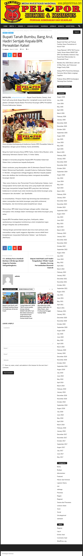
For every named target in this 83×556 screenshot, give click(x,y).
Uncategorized (61, 515)
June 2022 (60, 259)
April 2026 (60, 110)
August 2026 (61, 97)
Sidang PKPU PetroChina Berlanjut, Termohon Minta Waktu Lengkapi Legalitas (68, 73)
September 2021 (62, 288)
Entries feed (61, 534)
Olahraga (44, 26)
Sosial (59, 512)
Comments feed (62, 538)
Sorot (11, 33)
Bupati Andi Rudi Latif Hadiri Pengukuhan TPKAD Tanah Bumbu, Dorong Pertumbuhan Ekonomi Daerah (41, 263)
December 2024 (62, 162)
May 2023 (60, 223)
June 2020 (60, 337)
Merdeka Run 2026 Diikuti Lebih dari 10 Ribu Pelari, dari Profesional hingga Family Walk (44, 309)
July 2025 (60, 139)
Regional (59, 499)
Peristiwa (60, 493)
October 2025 (61, 129)
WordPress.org (61, 541)
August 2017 (61, 447)
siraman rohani (61, 505)
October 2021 (61, 285)
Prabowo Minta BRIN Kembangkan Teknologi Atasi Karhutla (68, 80)
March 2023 (60, 230)
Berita (12, 26)
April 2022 (60, 266)
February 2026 (61, 116)
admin (6, 49)
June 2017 (60, 454)
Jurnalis (53, 26)
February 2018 (61, 428)
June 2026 (60, 103)
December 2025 (62, 123)
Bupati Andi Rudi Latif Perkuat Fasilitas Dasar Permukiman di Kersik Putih (10, 308)
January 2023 (61, 236)
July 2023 (60, 217)
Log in (59, 531)
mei (58, 486)
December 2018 (62, 395)
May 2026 (60, 107)
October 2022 (61, 246)
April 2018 (60, 421)
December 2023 (62, 201)
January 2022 (61, 275)
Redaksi (20, 26)
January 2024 (61, 197)
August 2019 (61, 369)
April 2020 (60, 343)
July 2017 (60, 450)
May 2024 (60, 184)
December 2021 (62, 279)
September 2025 (62, 133)
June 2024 (60, 181)
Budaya (59, 470)
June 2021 (60, 298)
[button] (79, 26)
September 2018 (62, 405)
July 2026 (60, 100)
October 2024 (61, 168)
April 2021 (60, 304)
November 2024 (62, 165)
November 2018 (62, 399)
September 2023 (62, 210)
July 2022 (60, 256)
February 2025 (61, 155)
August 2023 (61, 214)
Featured (60, 476)
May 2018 (60, 418)
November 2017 (62, 437)
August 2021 (61, 291)
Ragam (59, 496)
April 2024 (60, 188)
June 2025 (60, 142)
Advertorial (70, 26)
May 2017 (60, 457)
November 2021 (62, 282)
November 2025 (62, 126)
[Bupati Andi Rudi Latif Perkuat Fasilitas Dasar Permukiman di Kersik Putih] (10, 298)
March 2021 (60, 308)
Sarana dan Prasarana (64, 502)
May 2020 (60, 340)
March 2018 (60, 424)
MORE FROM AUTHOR (26, 289)
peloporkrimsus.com (18, 97)
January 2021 (61, 314)
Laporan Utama (62, 483)
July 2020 (60, 334)
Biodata (61, 26)
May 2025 (60, 146)
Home (5, 26)
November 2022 (62, 243)
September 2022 (62, 249)
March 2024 (60, 191)
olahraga (59, 489)
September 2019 (62, 366)
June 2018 (60, 415)
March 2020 (60, 347)
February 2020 (61, 350)
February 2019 (61, 389)
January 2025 (61, 158)
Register (59, 528)
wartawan (60, 518)
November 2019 (62, 360)
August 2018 (61, 408)
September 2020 (62, 327)
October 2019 (61, 363)
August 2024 (61, 175)
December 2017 (62, 434)
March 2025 (60, 152)
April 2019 (60, 382)
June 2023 (60, 220)
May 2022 (60, 262)
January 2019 (61, 392)
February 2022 (61, 272)
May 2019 (60, 379)
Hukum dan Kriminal (63, 480)
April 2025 (60, 149)
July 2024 (60, 178)
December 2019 (62, 356)
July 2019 (60, 373)
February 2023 (61, 233)
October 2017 (61, 441)
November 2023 (62, 204)
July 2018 (60, 412)
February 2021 (61, 311)
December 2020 (62, 317)
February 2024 (61, 194)
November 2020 (62, 321)
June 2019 (60, 376)
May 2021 (60, 301)
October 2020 (61, 324)
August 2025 (61, 136)
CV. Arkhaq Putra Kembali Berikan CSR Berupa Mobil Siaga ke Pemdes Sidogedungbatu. (13, 261)
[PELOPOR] (41, 11)
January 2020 (61, 353)
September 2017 (62, 444)
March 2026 (60, 113)
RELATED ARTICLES (10, 289)
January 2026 (61, 120)
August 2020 (61, 330)
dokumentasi (61, 473)
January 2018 (61, 431)
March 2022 (60, 269)
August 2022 (61, 253)
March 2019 (60, 386)
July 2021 (60, 295)
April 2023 (60, 227)
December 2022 (62, 240)
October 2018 (61, 402)
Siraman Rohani (33, 26)
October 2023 (61, 207)
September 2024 (62, 171)
